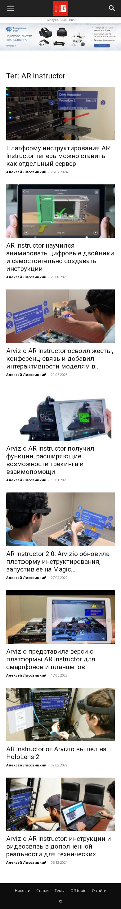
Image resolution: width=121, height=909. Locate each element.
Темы (60, 890)
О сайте (99, 890)
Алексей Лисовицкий (26, 172)
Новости (22, 890)
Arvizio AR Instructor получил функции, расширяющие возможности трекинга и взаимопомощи (50, 460)
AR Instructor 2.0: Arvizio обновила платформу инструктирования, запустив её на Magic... (58, 561)
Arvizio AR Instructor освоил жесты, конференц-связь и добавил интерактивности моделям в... (59, 358)
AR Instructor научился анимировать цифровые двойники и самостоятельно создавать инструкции (60, 257)
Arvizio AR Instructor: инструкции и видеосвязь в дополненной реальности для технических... (58, 846)
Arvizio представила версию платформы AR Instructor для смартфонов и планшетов (51, 659)
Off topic (78, 890)
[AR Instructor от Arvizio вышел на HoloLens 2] (60, 714)
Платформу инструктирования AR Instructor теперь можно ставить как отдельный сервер (58, 155)
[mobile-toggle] (10, 8)
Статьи (42, 890)
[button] (112, 8)
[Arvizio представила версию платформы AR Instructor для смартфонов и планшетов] (60, 617)
